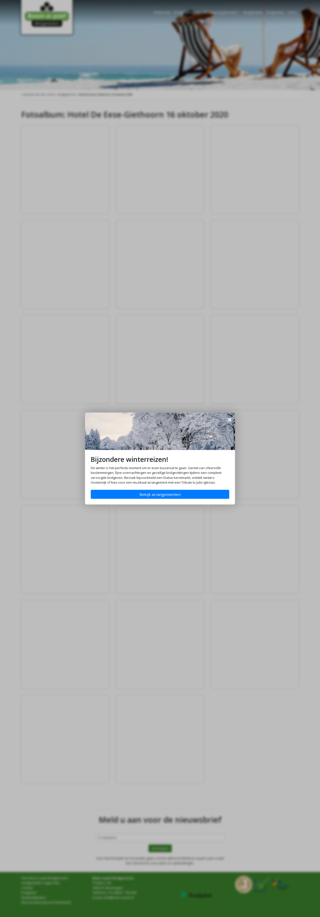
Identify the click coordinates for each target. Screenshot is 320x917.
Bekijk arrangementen (160, 494)
